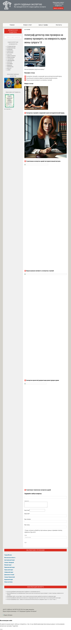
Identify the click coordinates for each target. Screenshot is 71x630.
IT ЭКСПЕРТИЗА (10, 59)
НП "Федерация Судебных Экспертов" (27, 611)
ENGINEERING (10, 49)
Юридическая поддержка (13, 31)
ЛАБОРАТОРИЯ (10, 51)
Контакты (59, 25)
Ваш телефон (27, 519)
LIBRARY (8, 70)
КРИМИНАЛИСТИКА (11, 48)
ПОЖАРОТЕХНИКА (11, 57)
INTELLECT (9, 68)
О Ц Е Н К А (9, 54)
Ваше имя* (27, 513)
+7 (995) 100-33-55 (58, 4)
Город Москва (8, 555)
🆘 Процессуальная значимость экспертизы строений (38, 80)
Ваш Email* (27, 510)
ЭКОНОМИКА (10, 63)
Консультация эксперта (35, 587)
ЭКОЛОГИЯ (9, 62)
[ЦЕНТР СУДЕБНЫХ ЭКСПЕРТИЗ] (7, 9)
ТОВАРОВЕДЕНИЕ (10, 60)
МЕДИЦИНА (9, 65)
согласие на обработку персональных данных (40, 530)
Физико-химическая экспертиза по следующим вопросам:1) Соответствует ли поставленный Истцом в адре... (37, 597)
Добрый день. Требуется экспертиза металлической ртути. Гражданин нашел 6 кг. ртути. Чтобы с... (35, 599)
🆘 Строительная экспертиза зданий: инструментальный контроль (40, 78)
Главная (12, 25)
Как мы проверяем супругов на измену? (34, 69)
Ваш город (27, 524)
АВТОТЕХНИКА (10, 52)
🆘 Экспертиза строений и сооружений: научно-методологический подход (43, 76)
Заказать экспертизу (58, 8)
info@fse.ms (58, 5)
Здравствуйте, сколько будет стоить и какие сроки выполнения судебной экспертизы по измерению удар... (32, 596)
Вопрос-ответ (28, 25)
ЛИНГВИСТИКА (10, 66)
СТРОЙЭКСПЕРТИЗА (11, 46)
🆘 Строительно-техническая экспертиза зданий (37, 490)
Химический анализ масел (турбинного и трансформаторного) (26, 591)
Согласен (1, 629)
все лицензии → (8, 109)
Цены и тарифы (43, 25)
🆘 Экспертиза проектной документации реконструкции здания (41, 380)
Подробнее (15, 626)
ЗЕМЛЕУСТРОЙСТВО (11, 56)
